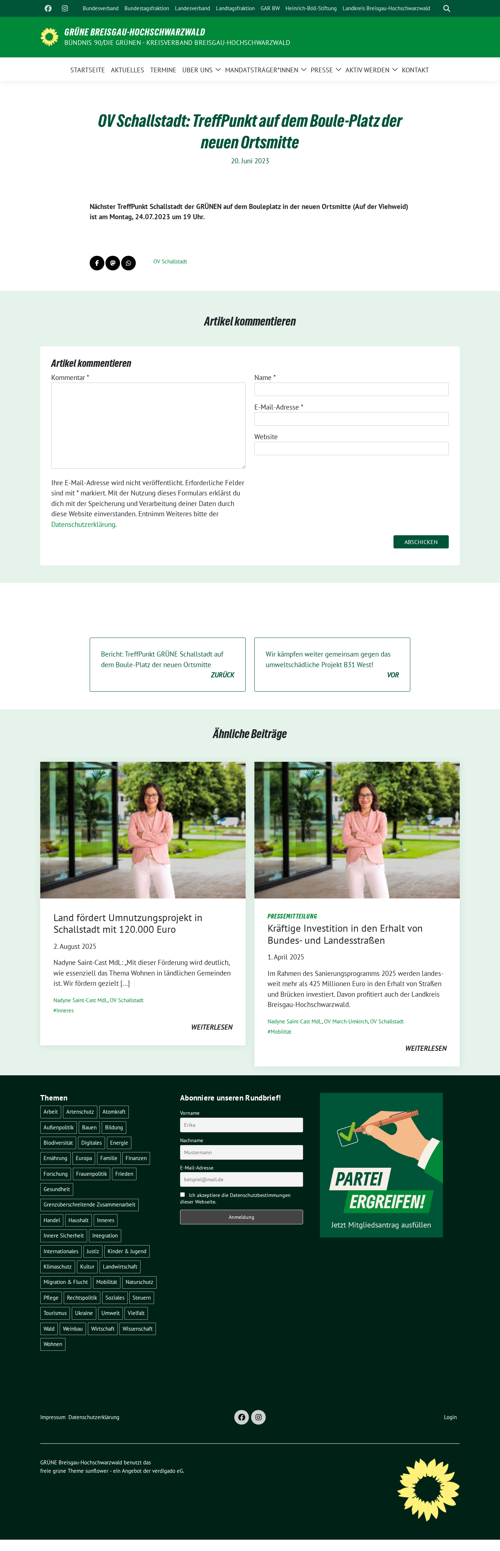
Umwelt (110, 1312)
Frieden (124, 1173)
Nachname (191, 1140)
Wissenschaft (138, 1328)
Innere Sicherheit (64, 1235)
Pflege (51, 1297)
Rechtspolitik (82, 1297)
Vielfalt (136, 1312)
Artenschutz (80, 1111)
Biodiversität (58, 1142)
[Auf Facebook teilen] (97, 263)
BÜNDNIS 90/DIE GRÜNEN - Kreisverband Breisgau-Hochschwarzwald (177, 42)
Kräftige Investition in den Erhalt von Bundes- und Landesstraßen (345, 934)
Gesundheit (57, 1189)
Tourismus (55, 1312)
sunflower (96, 1470)
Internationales (61, 1251)
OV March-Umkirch (346, 1021)
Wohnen (53, 1344)
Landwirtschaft (120, 1266)
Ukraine (84, 1312)
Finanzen (136, 1158)
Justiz (93, 1251)
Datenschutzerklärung (83, 524)
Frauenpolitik (91, 1173)
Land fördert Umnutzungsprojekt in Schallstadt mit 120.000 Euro (127, 923)
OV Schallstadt (170, 261)
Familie (108, 1158)
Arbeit (51, 1111)
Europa (84, 1158)
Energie (119, 1142)
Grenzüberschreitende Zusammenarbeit (89, 1204)
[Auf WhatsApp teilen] (128, 263)
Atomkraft (114, 1111)
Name (265, 377)
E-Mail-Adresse (278, 407)
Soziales (114, 1297)
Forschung (56, 1173)
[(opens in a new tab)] (143, 829)
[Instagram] (64, 8)
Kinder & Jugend (127, 1251)
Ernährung (55, 1158)
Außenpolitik (59, 1127)
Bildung (114, 1127)
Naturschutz (139, 1281)
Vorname (189, 1113)
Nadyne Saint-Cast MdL (80, 1000)
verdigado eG (167, 1470)
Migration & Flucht (66, 1281)
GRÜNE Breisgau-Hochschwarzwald (134, 32)
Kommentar (70, 377)
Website (266, 436)
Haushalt (78, 1220)
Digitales (91, 1142)
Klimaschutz (58, 1266)
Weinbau (73, 1328)
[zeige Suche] (447, 8)
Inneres (65, 1010)
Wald (49, 1328)
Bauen (89, 1127)
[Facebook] (48, 8)
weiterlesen (211, 1027)
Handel (52, 1220)
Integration (105, 1235)
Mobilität (280, 1031)
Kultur (87, 1266)
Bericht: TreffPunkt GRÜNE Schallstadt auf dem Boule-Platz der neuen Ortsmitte (167, 664)
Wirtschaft (103, 1328)
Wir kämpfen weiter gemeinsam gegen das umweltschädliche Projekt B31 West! (332, 664)
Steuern (142, 1297)
